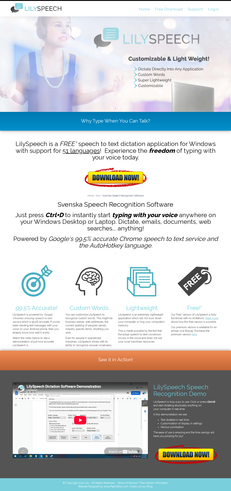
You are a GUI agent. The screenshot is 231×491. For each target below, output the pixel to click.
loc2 (98, 195)
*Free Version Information (153, 482)
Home (91, 195)
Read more (211, 318)
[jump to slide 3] (119, 108)
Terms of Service (127, 482)
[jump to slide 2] (115, 108)
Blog (149, 486)
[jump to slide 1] (112, 108)
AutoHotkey (106, 245)
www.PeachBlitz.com (116, 486)
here (194, 334)
